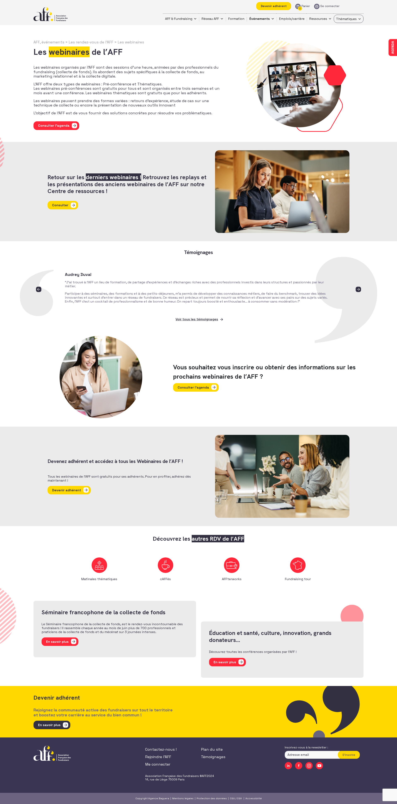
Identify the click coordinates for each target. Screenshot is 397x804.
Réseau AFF (210, 19)
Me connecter (157, 764)
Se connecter (330, 6)
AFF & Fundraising (178, 19)
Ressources (318, 19)
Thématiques (346, 19)
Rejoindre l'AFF (158, 756)
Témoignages (213, 756)
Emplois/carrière (292, 19)
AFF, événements (48, 42)
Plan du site (212, 749)
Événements (259, 19)
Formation (236, 19)
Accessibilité (253, 798)
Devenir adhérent (274, 6)
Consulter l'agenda (53, 125)
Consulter (60, 205)
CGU (232, 798)
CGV (239, 798)
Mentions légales (183, 798)
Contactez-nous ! (161, 749)
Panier (305, 6)
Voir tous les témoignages (197, 319)
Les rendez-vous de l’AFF (91, 42)
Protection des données (212, 798)
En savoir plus (49, 725)
